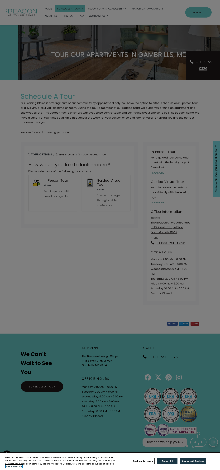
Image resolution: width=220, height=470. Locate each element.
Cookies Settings (143, 461)
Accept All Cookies (193, 461)
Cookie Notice (14, 466)
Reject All (167, 461)
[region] (110, 461)
